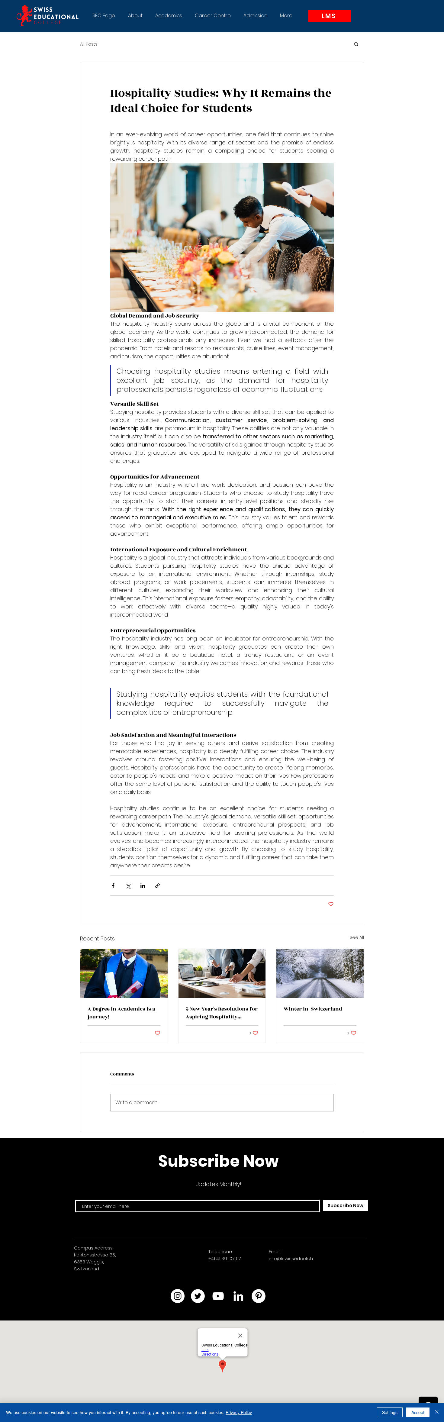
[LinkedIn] (238, 1296)
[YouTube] (218, 1296)
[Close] (436, 1412)
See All (357, 937)
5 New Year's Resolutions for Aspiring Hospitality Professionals (222, 1013)
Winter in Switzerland (313, 1009)
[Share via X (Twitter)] (128, 885)
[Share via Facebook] (113, 885)
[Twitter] (198, 1296)
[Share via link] (157, 885)
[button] (135, 15)
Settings (389, 1412)
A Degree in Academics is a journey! (121, 1013)
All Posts (89, 44)
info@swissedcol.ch (291, 1258)
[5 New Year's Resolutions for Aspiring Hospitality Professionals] (222, 973)
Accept (417, 1412)
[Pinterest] (258, 1296)
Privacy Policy (239, 1412)
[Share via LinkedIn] (143, 885)
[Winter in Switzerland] (320, 973)
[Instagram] (178, 1296)
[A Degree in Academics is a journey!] (124, 973)
